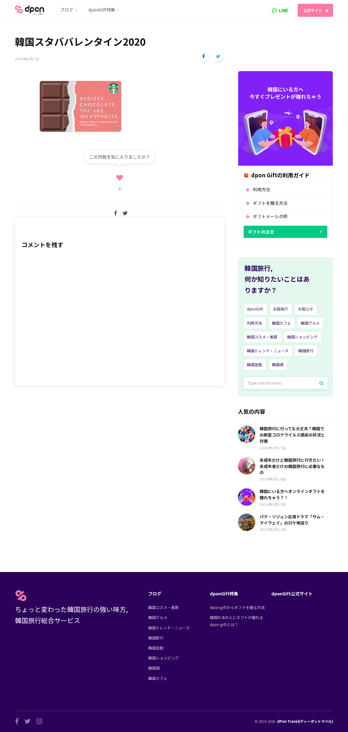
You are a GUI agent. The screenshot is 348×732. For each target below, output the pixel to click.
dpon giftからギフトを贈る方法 (237, 607)
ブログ (154, 593)
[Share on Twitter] (218, 55)
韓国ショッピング (302, 337)
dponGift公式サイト (292, 593)
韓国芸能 (254, 364)
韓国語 (277, 364)
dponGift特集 (224, 593)
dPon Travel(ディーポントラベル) (305, 721)
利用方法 (261, 189)
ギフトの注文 (261, 231)
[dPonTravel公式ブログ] (30, 10)
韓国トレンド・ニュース (267, 350)
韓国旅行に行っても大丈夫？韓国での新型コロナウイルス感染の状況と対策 (292, 435)
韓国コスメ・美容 (262, 337)
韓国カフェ (281, 323)
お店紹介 (280, 309)
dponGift (255, 309)
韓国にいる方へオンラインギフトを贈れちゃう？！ (292, 494)
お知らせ (305, 309)
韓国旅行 (305, 350)
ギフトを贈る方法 (270, 203)
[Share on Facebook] (203, 55)
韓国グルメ (310, 323)
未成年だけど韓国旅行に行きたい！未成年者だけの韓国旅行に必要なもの (292, 466)
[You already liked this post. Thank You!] (119, 177)
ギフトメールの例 (270, 216)
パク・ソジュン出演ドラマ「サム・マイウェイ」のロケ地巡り (292, 520)
